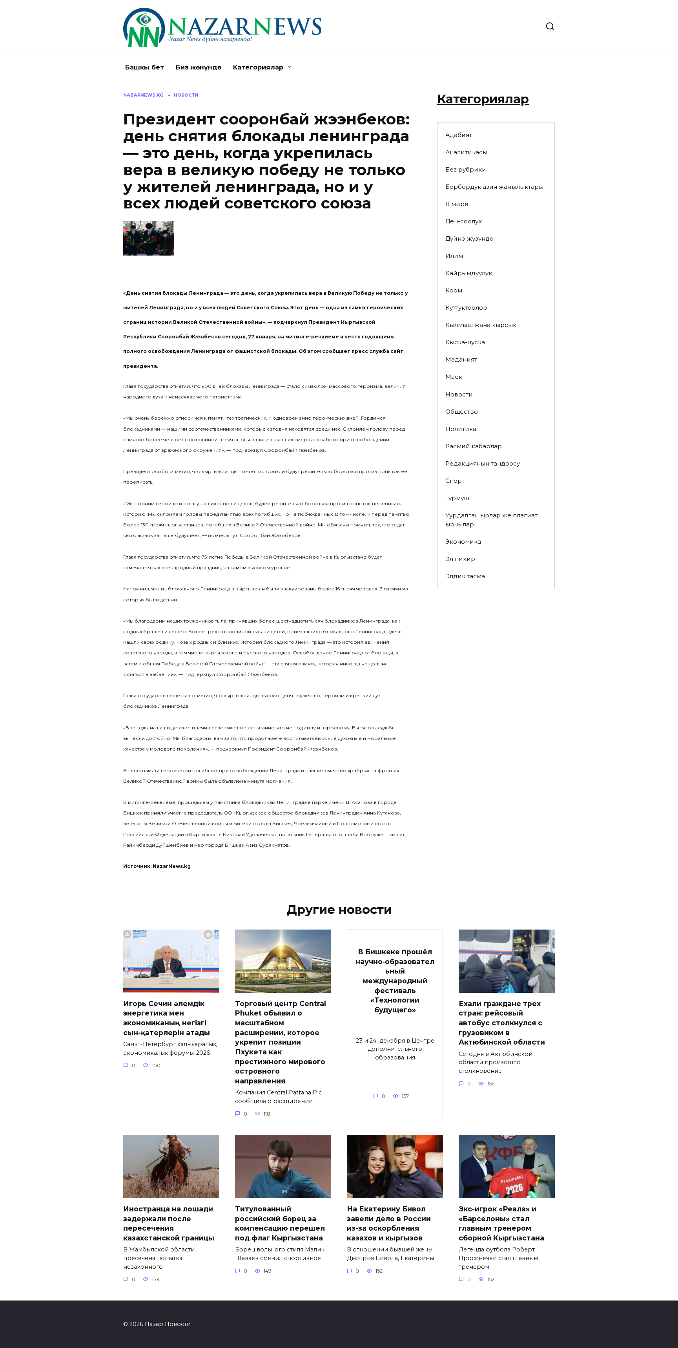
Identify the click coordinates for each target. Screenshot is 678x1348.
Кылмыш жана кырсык (480, 325)
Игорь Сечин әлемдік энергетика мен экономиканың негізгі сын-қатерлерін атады (166, 1018)
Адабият (458, 135)
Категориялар (258, 67)
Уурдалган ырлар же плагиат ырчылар (491, 519)
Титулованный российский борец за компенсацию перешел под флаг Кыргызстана (280, 1223)
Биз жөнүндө (198, 67)
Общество (461, 411)
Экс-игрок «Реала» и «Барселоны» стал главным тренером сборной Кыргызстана (501, 1223)
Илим (454, 255)
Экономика (463, 541)
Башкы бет (144, 67)
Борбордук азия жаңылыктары (494, 186)
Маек (453, 376)
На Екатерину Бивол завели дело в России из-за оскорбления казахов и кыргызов (389, 1223)
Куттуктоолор (466, 307)
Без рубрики (465, 169)
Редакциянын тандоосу (482, 463)
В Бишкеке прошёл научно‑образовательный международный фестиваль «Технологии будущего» (394, 981)
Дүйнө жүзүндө (469, 238)
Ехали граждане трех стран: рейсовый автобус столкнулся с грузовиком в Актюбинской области (502, 1023)
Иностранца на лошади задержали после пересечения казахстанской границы (168, 1223)
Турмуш (457, 498)
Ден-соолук (463, 221)
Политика (460, 429)
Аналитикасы (466, 152)
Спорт (455, 480)
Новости (459, 394)
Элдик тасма (465, 576)
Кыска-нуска (465, 342)
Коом (453, 290)
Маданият (461, 359)
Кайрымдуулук (468, 273)
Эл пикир (460, 559)
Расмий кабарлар (473, 446)
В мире (456, 204)
